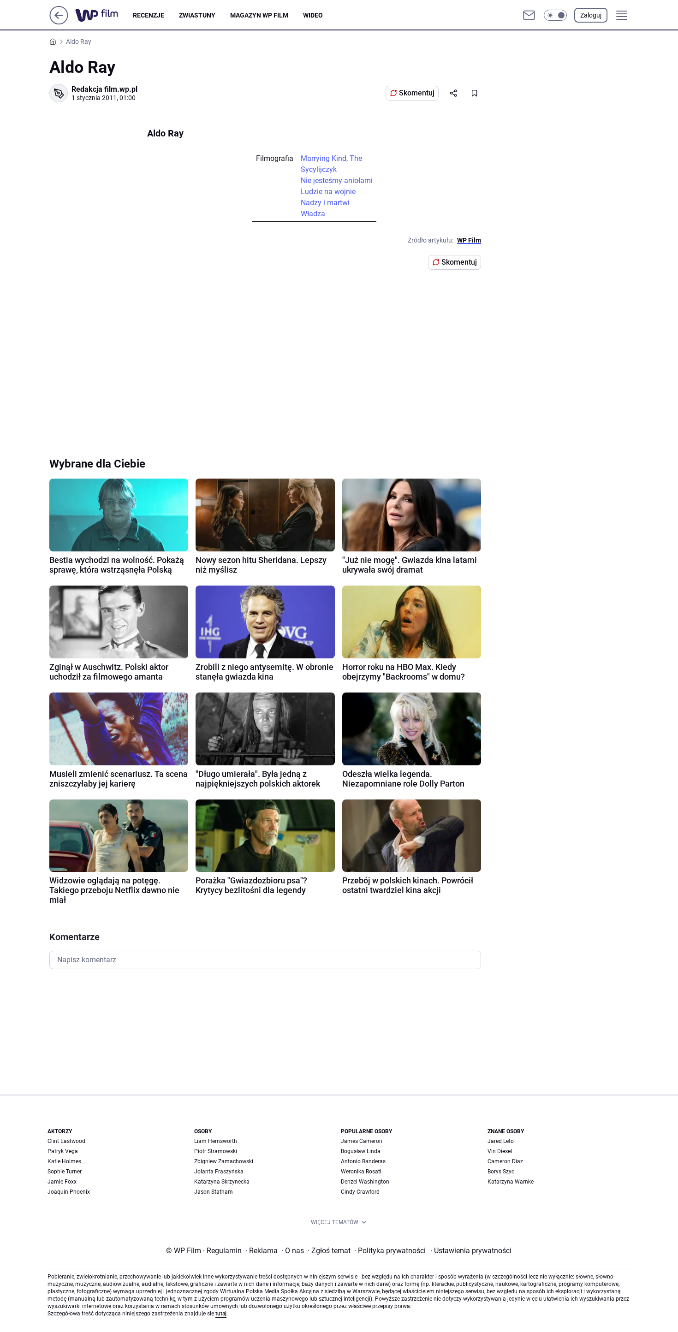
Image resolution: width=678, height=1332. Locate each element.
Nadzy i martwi (325, 202)
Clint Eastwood (66, 1141)
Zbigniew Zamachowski (223, 1161)
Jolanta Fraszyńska (219, 1171)
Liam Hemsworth (215, 1141)
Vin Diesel (500, 1151)
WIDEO (313, 15)
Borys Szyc (501, 1171)
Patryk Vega (63, 1151)
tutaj (220, 1313)
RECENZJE (148, 15)
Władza (313, 213)
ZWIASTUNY (197, 15)
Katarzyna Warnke (511, 1181)
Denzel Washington (365, 1181)
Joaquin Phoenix (69, 1192)
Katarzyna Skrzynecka (222, 1181)
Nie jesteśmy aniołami (337, 180)
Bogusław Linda (361, 1151)
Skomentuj (416, 93)
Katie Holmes (64, 1161)
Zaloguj (590, 15)
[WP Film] (104, 15)
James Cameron (361, 1141)
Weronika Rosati (361, 1171)
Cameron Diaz (505, 1161)
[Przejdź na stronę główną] (58, 22)
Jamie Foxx (62, 1181)
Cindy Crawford (360, 1192)
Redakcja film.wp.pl (104, 89)
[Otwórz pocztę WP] (529, 15)
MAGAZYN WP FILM (259, 15)
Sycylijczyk (319, 169)
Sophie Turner (65, 1171)
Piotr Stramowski (215, 1151)
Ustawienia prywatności (470, 1250)
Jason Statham (213, 1192)
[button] (555, 15)
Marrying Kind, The (331, 158)
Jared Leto (501, 1141)
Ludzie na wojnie (328, 191)
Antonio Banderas (363, 1161)
